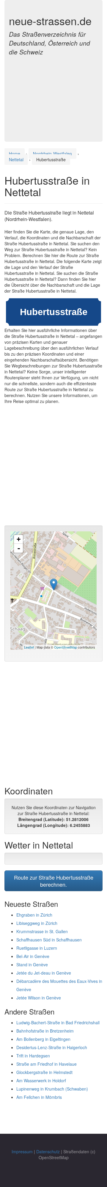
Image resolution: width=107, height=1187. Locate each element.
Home (14, 154)
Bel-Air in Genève (32, 956)
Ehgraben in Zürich (34, 915)
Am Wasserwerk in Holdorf (41, 1080)
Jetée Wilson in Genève (38, 998)
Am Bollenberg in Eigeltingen (43, 1039)
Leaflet (29, 647)
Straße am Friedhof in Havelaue (46, 1064)
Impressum (22, 1151)
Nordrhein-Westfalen (52, 154)
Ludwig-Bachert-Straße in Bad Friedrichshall (58, 1022)
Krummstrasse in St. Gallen (42, 931)
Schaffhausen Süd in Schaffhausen (49, 940)
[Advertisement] (53, 95)
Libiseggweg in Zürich (36, 923)
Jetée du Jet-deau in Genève (43, 973)
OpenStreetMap (65, 647)
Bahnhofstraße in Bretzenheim (45, 1031)
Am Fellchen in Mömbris (39, 1097)
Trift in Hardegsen (33, 1056)
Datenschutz (48, 1151)
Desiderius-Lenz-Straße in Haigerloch (51, 1047)
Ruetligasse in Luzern (36, 948)
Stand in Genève (32, 964)
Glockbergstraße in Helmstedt (44, 1072)
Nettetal (16, 159)
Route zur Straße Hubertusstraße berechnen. (53, 880)
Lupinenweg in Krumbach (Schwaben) (52, 1089)
